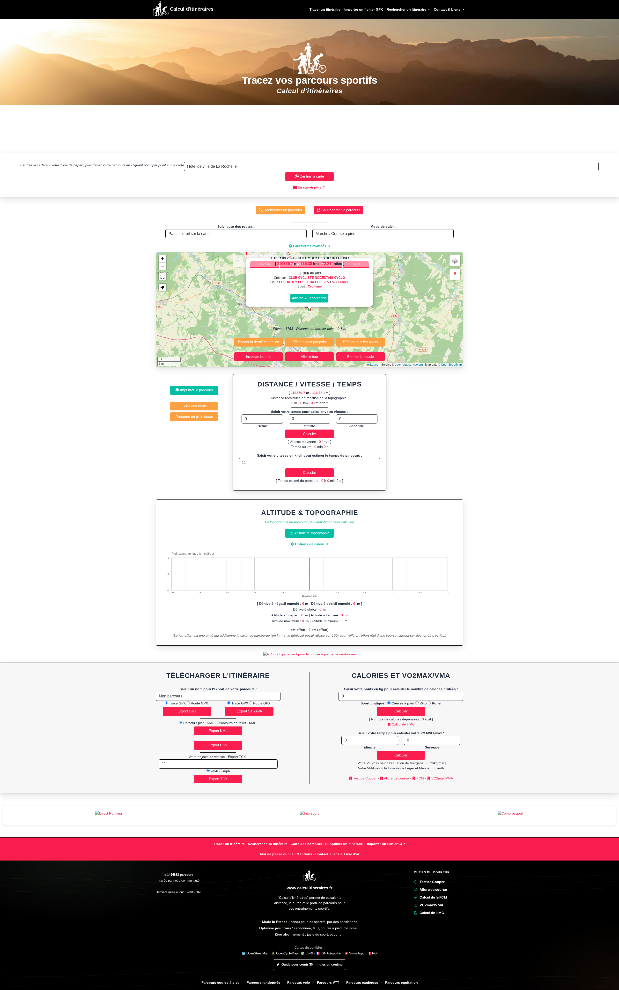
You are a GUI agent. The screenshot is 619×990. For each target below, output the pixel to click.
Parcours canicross (362, 982)
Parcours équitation (401, 982)
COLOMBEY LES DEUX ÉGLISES (304, 282)
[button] (309, 310)
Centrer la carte (311, 176)
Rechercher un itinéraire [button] (407, 9)
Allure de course (396, 778)
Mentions (304, 854)
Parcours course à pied (220, 982)
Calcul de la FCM (433, 897)
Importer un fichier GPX (363, 9)
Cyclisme (315, 286)
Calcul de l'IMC (403, 724)
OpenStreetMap (451, 364)
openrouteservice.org (409, 364)
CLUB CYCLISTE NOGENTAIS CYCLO (317, 278)
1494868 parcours (180, 875)
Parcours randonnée (263, 982)
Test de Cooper (364, 778)
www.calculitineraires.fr (309, 888)
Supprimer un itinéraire (344, 844)
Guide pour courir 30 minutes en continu (312, 964)
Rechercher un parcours (282, 210)
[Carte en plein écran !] (162, 276)
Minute (309, 426)
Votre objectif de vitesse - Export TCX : (218, 757)
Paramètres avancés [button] (309, 246)
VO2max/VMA (441, 778)
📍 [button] (455, 274)
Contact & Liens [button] (447, 9)
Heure (262, 426)
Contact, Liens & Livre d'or (337, 854)
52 (333, 282)
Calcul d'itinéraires (191, 9)
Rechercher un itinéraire (267, 844)
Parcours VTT (328, 982)
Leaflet (374, 364)
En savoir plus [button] (309, 187)
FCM (419, 778)
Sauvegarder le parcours (340, 210)
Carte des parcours (306, 844)
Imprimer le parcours (196, 390)
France (343, 282)
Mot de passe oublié (277, 854)
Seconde (356, 426)
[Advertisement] (309, 129)
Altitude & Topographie (311, 533)
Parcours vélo (298, 982)
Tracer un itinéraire (325, 9)
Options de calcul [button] (309, 544)
